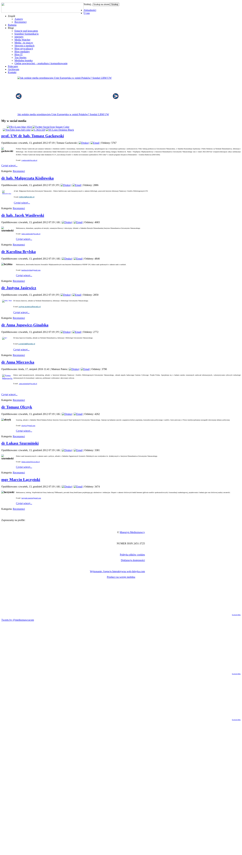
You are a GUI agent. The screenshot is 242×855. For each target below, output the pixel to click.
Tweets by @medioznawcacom (17, 620)
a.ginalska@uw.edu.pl (26, 344)
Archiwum (13, 69)
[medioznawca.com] (19, 126)
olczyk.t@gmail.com (28, 425)
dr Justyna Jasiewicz (18, 288)
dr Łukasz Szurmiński (20, 443)
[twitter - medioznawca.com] (50, 126)
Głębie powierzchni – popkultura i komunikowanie (40, 63)
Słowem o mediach (24, 45)
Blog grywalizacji (23, 48)
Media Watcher (22, 39)
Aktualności (90, 10)
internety (19, 36)
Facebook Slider (236, 615)
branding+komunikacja (26, 33)
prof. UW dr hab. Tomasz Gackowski (32, 136)
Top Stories (20, 57)
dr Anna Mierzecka (17, 362)
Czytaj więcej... (9, 165)
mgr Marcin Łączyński (20, 479)
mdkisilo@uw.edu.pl (26, 197)
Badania (12, 25)
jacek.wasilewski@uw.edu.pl (30, 234)
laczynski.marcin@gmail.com (31, 498)
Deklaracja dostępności (133, 560)
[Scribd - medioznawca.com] (38, 129)
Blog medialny (22, 51)
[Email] (95, 142)
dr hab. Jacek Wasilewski (22, 215)
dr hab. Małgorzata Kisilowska (27, 178)
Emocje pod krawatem (26, 30)
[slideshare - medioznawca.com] (60, 129)
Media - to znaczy (23, 42)
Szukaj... (88, 4)
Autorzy (18, 19)
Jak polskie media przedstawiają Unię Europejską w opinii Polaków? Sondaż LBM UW (63, 114)
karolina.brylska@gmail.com (30, 270)
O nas (87, 13)
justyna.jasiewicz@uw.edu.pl (29, 307)
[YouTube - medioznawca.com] (17, 129)
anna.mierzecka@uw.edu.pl (28, 383)
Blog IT (18, 54)
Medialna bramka (23, 60)
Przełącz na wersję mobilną (121, 577)
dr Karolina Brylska (18, 251)
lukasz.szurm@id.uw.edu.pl (30, 462)
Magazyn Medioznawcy (132, 532)
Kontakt (12, 72)
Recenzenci (20, 22)
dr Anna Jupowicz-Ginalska (24, 325)
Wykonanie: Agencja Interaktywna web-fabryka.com (117, 571)
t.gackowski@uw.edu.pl (29, 160)
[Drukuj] (84, 142)
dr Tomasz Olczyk (16, 407)
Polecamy (13, 66)
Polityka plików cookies (132, 554)
